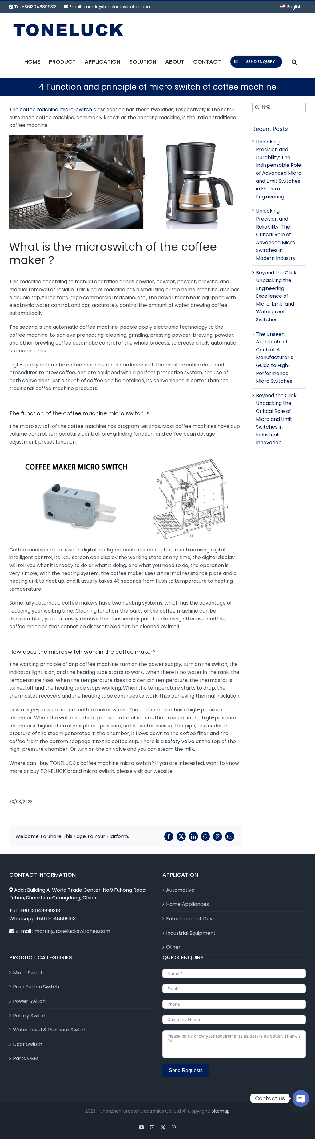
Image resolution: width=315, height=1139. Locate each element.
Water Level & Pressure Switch (49, 1029)
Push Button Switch (36, 986)
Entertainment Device (193, 918)
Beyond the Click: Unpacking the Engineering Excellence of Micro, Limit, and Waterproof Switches (276, 296)
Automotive (180, 890)
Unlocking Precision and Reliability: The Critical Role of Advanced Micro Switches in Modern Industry (276, 234)
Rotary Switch (29, 1015)
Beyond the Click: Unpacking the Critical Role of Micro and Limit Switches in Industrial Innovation (276, 419)
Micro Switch (28, 972)
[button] (294, 61)
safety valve (179, 741)
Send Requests (186, 1070)
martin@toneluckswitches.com (118, 7)
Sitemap (221, 1111)
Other (173, 947)
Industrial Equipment (191, 933)
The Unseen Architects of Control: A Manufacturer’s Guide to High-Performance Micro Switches (274, 358)
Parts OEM (25, 1058)
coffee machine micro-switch (56, 109)
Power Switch (29, 1001)
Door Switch (27, 1044)
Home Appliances (187, 904)
